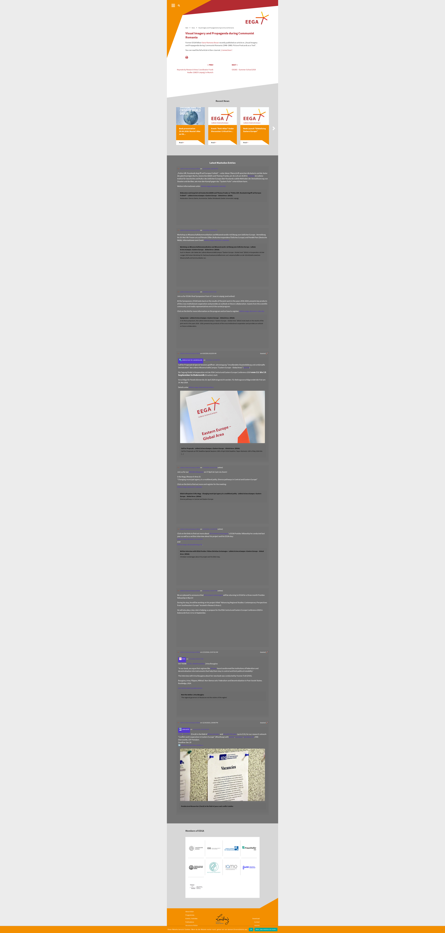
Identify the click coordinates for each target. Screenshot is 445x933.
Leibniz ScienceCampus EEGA (190, 169)
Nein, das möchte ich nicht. (266, 929)
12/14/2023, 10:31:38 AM (201, 729)
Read (181, 142)
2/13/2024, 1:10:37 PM (209, 591)
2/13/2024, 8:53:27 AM (196, 659)
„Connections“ (226, 50)
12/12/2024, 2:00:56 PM (210, 169)
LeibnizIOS (185, 729)
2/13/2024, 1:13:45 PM (209, 529)
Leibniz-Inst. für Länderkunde (192, 360)
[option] (190, 128)
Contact (257, 922)
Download (256, 918)
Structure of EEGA (191, 925)
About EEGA (189, 912)
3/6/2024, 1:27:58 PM (213, 360)
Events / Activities (191, 918)
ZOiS (183, 659)
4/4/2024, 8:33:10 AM (209, 292)
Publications (189, 922)
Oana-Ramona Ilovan (210, 42)
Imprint (257, 925)
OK (251, 929)
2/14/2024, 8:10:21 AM (209, 468)
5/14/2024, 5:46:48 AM (209, 230)
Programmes (189, 915)
